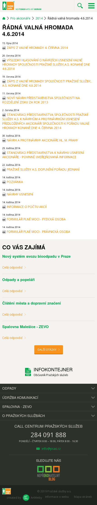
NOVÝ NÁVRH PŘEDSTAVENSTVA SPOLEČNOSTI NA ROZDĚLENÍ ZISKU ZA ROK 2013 (41, 100)
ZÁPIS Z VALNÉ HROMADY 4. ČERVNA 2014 (37, 47)
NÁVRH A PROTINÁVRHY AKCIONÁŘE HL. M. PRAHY (42, 140)
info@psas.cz (51, 448)
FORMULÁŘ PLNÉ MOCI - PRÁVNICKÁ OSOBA (38, 231)
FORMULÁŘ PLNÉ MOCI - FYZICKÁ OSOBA (36, 219)
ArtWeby (36, 498)
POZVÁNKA (14, 182)
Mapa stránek (83, 497)
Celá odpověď (12, 267)
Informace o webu (57, 497)
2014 (39, 18)
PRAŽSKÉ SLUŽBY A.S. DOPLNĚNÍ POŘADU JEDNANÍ (42, 169)
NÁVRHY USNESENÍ (19, 194)
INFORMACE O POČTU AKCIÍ (26, 207)
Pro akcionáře (20, 18)
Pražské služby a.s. (59, 491)
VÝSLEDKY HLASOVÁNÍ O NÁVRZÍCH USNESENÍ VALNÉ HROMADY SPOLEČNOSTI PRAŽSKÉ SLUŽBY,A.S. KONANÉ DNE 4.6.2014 (46, 64)
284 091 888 (48, 435)
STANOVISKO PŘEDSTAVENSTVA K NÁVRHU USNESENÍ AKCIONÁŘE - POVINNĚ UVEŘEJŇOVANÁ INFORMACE (43, 154)
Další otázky (47, 350)
